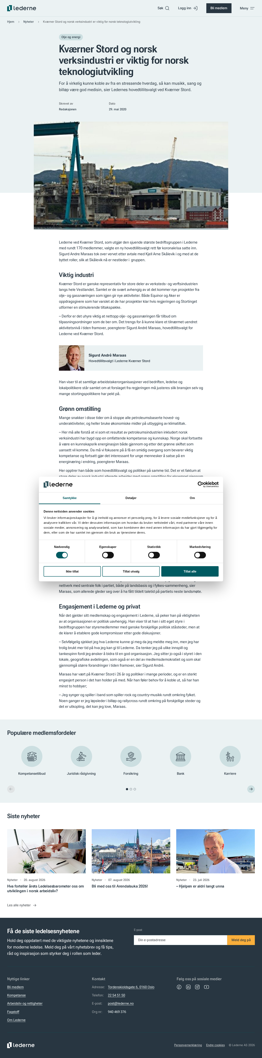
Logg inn (184, 8)
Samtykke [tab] (70, 498)
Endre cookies (215, 1045)
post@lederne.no (121, 1003)
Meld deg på (241, 940)
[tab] (127, 789)
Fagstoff (13, 1012)
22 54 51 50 (116, 995)
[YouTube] (206, 987)
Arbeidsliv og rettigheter (25, 1003)
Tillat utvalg (131, 571)
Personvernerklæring (188, 1045)
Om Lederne (16, 1020)
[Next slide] (251, 789)
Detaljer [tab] (131, 498)
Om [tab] (192, 498)
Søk (160, 8)
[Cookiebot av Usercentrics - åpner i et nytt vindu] (201, 484)
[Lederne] (21, 8)
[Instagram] (197, 987)
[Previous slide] (11, 789)
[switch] (108, 555)
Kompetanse (16, 995)
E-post (138, 930)
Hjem (10, 22)
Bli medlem (218, 8)
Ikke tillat (72, 571)
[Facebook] (179, 987)
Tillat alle (190, 571)
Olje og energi (70, 37)
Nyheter (28, 22)
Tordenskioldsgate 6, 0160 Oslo (131, 987)
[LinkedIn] (188, 987)
